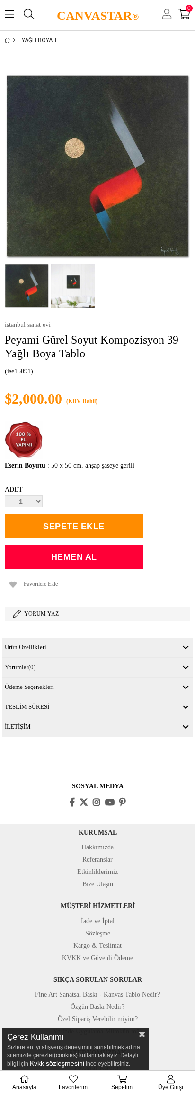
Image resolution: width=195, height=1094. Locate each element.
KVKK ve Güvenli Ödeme (97, 958)
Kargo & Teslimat (97, 945)
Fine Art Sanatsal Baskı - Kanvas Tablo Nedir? (97, 994)
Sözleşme (97, 933)
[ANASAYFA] (14, 40)
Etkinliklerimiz (97, 871)
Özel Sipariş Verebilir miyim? (98, 1019)
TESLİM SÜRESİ (27, 706)
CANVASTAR (98, 16)
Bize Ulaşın (97, 884)
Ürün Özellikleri (25, 647)
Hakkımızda (97, 847)
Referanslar (97, 859)
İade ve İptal (98, 921)
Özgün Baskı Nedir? (97, 1006)
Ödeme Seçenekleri (29, 686)
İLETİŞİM (18, 726)
